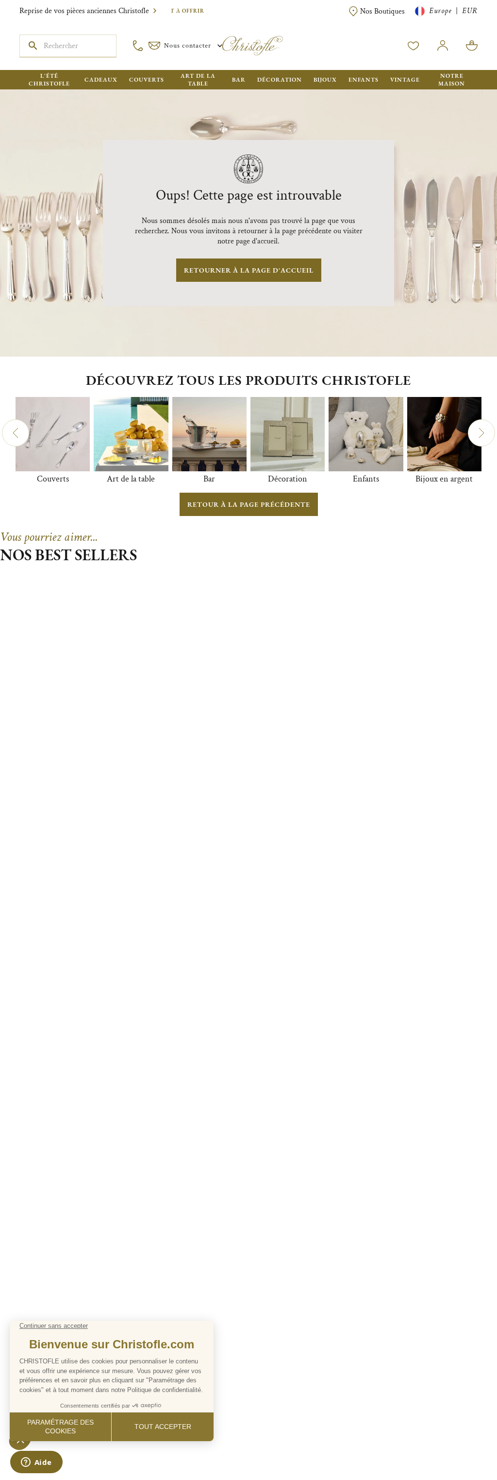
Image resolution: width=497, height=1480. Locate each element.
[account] (413, 45)
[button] (15, 433)
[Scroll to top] (459, 1442)
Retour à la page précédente (248, 504)
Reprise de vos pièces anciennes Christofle (84, 11)
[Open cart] (471, 45)
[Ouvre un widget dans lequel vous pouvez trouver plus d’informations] (36, 1463)
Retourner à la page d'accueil (249, 270)
